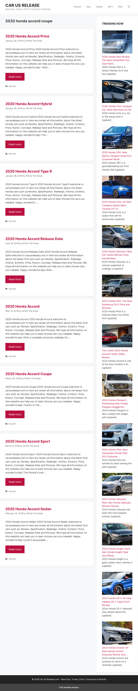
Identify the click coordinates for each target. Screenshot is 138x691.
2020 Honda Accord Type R (28, 171)
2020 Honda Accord (22, 306)
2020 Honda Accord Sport (27, 441)
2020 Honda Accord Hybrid (28, 104)
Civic (88, 6)
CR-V (110, 6)
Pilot (120, 6)
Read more (15, 76)
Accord (77, 6)
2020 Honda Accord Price (27, 36)
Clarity (99, 6)
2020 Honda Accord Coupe (28, 374)
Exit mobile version (69, 687)
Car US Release (22, 5)
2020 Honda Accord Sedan (28, 509)
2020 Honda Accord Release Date (34, 239)
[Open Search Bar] (129, 7)
